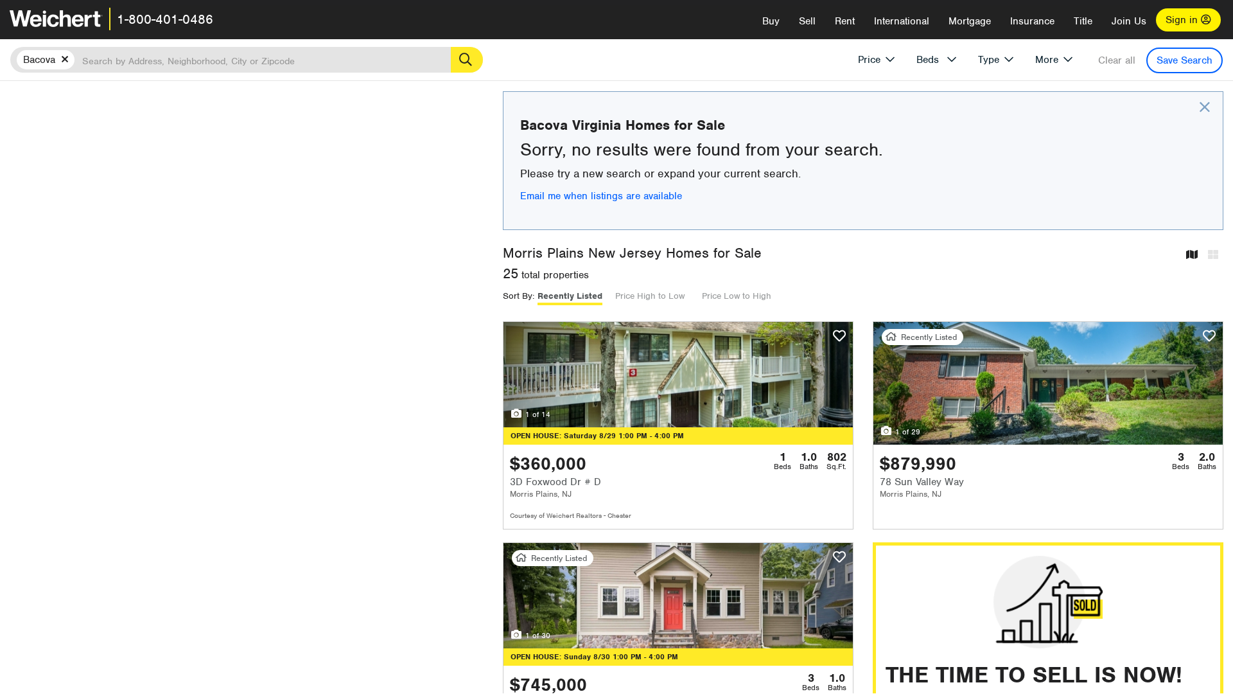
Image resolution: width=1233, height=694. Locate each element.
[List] (1213, 255)
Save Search (1184, 60)
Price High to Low (650, 295)
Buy (771, 21)
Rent (845, 21)
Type (988, 59)
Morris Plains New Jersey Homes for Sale (632, 253)
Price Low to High (736, 295)
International (901, 21)
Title (1083, 21)
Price (869, 59)
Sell (807, 21)
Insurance (1032, 21)
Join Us (1129, 21)
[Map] (1192, 255)
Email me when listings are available (601, 196)
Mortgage (970, 21)
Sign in (1183, 19)
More (1046, 59)
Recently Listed (570, 295)
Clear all (1116, 60)
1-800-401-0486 (165, 19)
